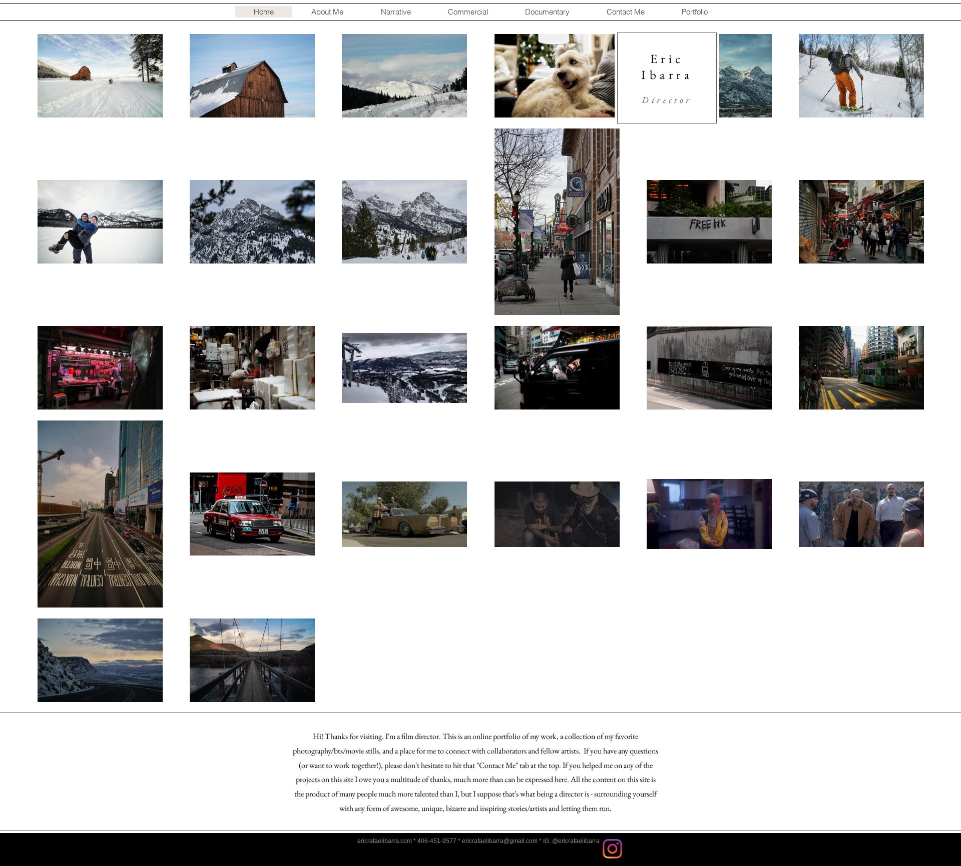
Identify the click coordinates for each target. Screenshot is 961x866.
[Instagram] (612, 848)
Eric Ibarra (667, 66)
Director (667, 100)
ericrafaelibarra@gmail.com (500, 841)
